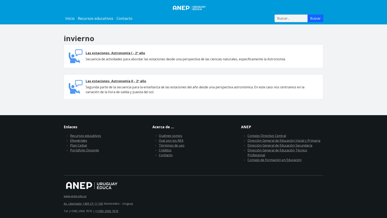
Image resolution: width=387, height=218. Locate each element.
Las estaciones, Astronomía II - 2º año (116, 81)
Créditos (165, 150)
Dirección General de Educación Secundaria (280, 145)
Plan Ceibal (78, 145)
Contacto (124, 18)
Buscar (315, 18)
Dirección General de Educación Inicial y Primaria (284, 140)
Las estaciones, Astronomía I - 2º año (115, 53)
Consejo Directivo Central (267, 136)
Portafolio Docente (84, 150)
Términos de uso (171, 145)
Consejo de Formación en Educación (275, 160)
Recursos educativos (95, 18)
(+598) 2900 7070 (106, 211)
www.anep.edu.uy (75, 196)
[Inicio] (193, 8)
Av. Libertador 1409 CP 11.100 (83, 203)
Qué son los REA (171, 140)
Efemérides (78, 140)
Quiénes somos (170, 136)
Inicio (70, 18)
